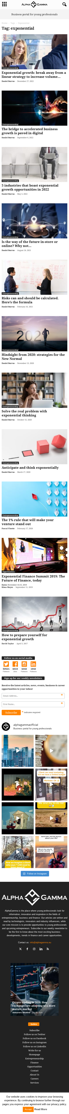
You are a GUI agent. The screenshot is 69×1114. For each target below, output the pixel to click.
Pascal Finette (8, 528)
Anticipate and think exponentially (30, 467)
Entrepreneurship (10, 68)
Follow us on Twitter (34, 1034)
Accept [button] (28, 1109)
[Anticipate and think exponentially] (34, 446)
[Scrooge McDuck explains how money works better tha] (18, 785)
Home (4, 23)
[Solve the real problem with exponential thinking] (34, 390)
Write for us (34, 1050)
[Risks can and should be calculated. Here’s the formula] (34, 277)
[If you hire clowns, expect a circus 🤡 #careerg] (51, 785)
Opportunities (9, 571)
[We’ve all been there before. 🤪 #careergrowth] (18, 852)
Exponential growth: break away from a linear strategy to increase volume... (34, 74)
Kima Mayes (7, 587)
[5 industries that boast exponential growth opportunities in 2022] (34, 164)
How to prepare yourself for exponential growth (24, 637)
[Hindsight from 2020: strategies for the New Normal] (34, 333)
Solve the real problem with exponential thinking (24, 413)
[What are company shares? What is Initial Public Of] (18, 818)
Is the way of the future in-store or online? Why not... (30, 244)
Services (34, 1082)
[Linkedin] (41, 949)
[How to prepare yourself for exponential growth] (34, 614)
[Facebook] (28, 949)
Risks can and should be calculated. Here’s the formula (30, 300)
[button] (63, 4)
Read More (40, 1109)
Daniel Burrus (8, 81)
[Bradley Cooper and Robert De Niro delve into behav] (51, 751)
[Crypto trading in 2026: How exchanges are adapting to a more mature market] (35, 991)
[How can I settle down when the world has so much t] (51, 852)
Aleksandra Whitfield (21, 1012)
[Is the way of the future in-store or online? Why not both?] (34, 220)
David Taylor (8, 643)
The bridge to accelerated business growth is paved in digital (30, 131)
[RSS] (48, 949)
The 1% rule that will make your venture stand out (28, 522)
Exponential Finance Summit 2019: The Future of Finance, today (33, 578)
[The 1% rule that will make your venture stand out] (34, 499)
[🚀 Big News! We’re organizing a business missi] (18, 751)
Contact (35, 1070)
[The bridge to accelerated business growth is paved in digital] (34, 108)
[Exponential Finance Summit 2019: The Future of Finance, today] (34, 555)
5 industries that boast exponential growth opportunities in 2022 (30, 187)
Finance (34, 1062)
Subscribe (34, 1030)
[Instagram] (34, 949)
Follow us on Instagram (34, 1042)
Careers (35, 1078)
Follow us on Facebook (34, 1038)
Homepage (34, 1054)
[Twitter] (21, 949)
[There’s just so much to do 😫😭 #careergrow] (51, 818)
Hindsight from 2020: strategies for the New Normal (33, 356)
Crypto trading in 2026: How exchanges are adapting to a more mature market (33, 1006)
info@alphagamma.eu (40, 942)
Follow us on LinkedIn (34, 1046)
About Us (34, 1074)
